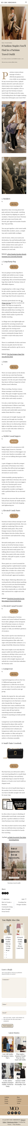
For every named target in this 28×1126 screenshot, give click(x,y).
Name (4, 1004)
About (18, 1103)
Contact (19, 1101)
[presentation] (8, 929)
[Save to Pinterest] (5, 893)
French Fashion (8, 42)
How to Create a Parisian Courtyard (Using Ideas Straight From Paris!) (7, 905)
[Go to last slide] (2, 941)
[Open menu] (26, 2)
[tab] (6, 950)
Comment (5, 979)
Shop (18, 1097)
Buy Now (14, 204)
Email (4, 1013)
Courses (19, 1099)
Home (3, 42)
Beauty (6, 1101)
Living (6, 1103)
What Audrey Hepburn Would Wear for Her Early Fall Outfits (20, 1057)
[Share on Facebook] (3, 893)
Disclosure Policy (12, 1122)
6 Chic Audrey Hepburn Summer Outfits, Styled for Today (8, 1083)
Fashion (7, 1097)
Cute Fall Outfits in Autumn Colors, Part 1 (8, 1056)
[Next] (25, 941)
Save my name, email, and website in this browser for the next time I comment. (13, 1019)
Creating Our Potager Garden (21, 902)
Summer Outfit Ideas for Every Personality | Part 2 (20, 1083)
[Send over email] (7, 893)
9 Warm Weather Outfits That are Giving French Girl (8, 943)
